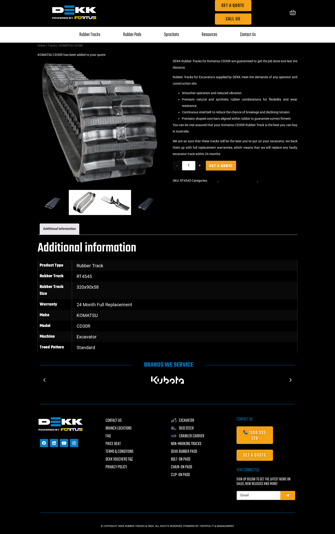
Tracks (52, 45)
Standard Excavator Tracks (238, 180)
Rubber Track (90, 283)
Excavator (87, 354)
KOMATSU (87, 333)
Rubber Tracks (89, 35)
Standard (86, 365)
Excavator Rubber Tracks (276, 180)
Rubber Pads (132, 35)
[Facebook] (44, 460)
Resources (209, 35)
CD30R (83, 343)
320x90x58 (88, 304)
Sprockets (171, 35)
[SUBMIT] (287, 513)
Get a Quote (221, 166)
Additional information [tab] (59, 246)
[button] (39, 61)
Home (41, 45)
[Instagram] (74, 460)
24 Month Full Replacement (104, 322)
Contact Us (248, 35)
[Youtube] (64, 460)
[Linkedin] (54, 460)
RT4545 (84, 294)
